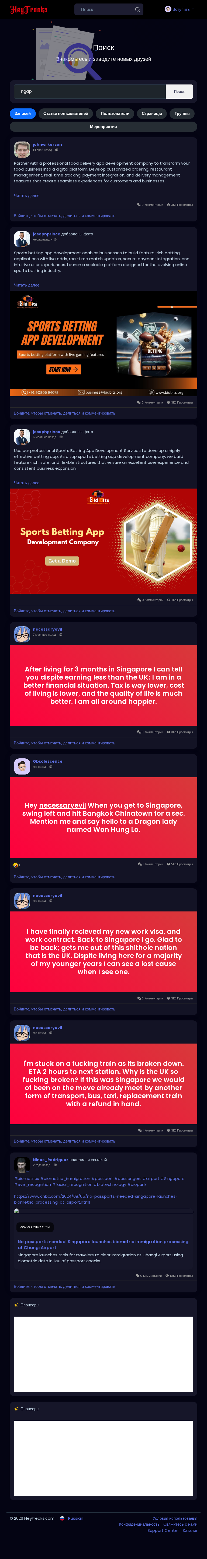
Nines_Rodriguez (50, 1159)
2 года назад (41, 1165)
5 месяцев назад (44, 437)
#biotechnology (110, 1184)
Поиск (179, 91)
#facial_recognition (72, 1184)
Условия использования (175, 1518)
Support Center (163, 1530)
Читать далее (26, 195)
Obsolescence (48, 761)
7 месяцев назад (44, 634)
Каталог (190, 1530)
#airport (151, 1178)
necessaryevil (47, 629)
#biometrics (26, 1178)
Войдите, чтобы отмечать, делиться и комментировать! (65, 215)
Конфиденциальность (140, 1524)
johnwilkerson (47, 144)
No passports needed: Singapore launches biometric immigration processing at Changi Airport (103, 1245)
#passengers (128, 1178)
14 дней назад (42, 150)
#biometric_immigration (65, 1178)
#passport (102, 1178)
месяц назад (41, 239)
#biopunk (136, 1184)
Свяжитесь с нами (180, 1524)
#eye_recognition (32, 1184)
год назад (39, 767)
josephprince (46, 234)
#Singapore (173, 1178)
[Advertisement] (103, 1354)
